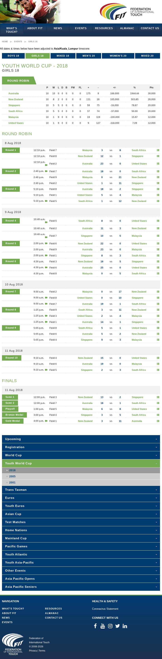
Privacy (33, 650)
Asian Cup (13, 514)
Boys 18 (13, 55)
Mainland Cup (16, 538)
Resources (104, 28)
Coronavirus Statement (105, 608)
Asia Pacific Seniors (21, 586)
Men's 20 (89, 55)
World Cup (13, 455)
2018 (12, 470)
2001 (12, 482)
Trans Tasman (16, 489)
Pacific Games (16, 546)
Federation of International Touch (13, 644)
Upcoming (13, 439)
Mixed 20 (147, 55)
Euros (9, 497)
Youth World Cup (18, 463)
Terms (42, 650)
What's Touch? (12, 30)
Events (81, 28)
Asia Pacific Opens (20, 578)
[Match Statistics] (158, 150)
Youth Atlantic (16, 554)
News (58, 28)
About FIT (35, 28)
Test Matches (15, 522)
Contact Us (150, 28)
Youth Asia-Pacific (19, 562)
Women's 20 (118, 55)
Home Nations (16, 530)
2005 (12, 476)
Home (5, 41)
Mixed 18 (63, 55)
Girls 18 (32, 41)
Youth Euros (14, 506)
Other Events (15, 570)
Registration (14, 447)
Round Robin (18, 80)
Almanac (127, 28)
